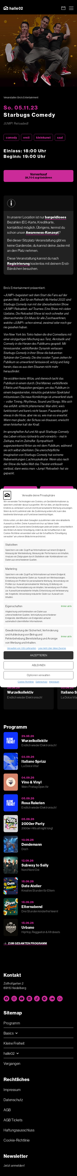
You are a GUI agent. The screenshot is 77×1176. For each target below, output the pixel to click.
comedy (11, 137)
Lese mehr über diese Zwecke (52, 648)
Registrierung (18, 263)
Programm (12, 1023)
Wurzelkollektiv (20, 692)
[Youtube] (22, 998)
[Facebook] (6, 998)
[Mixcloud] (60, 998)
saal (60, 137)
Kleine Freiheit (14, 1043)
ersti (26, 137)
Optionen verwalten (38, 675)
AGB (7, 1110)
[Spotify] (44, 998)
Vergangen (12, 1063)
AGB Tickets (13, 1120)
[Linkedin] (29, 998)
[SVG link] (13, 8)
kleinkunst (43, 137)
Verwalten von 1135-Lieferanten (21, 648)
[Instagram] (14, 998)
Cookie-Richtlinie (26, 682)
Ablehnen (38, 665)
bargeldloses (55, 217)
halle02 (9, 1053)
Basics (9, 1033)
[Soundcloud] (52, 998)
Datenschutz (41, 682)
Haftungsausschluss (19, 1130)
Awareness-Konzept (42, 232)
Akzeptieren (38, 655)
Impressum (54, 682)
